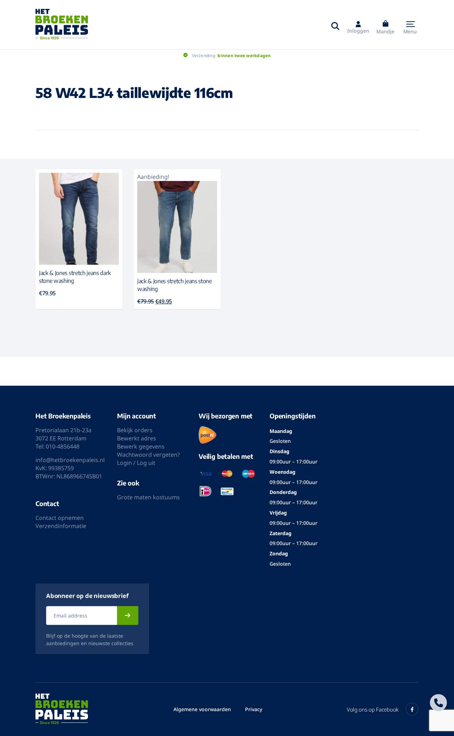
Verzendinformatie (60, 526)
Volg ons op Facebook (372, 709)
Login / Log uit (136, 463)
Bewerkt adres (136, 438)
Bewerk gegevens (141, 446)
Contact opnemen (59, 518)
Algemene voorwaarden (202, 709)
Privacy (253, 709)
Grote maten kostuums (148, 497)
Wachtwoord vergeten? (148, 454)
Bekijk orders (135, 430)
